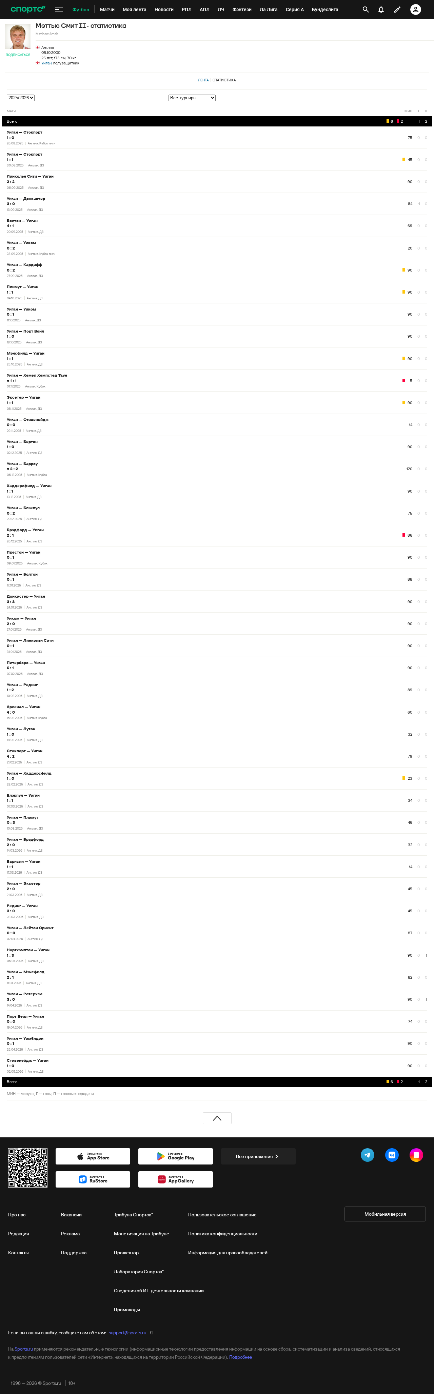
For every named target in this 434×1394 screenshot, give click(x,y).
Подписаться (18, 55)
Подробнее (240, 1357)
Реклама (70, 1234)
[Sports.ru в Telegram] (369, 1156)
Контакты (18, 1253)
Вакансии (71, 1215)
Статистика (224, 80)
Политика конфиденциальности (222, 1234)
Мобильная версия (385, 1214)
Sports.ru (24, 1349)
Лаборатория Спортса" (139, 1272)
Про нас (16, 1215)
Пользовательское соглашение (222, 1215)
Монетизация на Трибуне (141, 1234)
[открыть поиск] (366, 9)
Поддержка (73, 1253)
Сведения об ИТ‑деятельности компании (159, 1291)
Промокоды (127, 1310)
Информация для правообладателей (228, 1253)
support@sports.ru (127, 1333)
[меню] (59, 9)
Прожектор (126, 1253)
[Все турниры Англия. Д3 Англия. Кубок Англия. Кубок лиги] (298, 98)
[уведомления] (381, 9)
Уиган (46, 62)
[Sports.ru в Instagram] (418, 1156)
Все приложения (254, 1156)
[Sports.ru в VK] (393, 1156)
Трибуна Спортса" (133, 1215)
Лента (203, 80)
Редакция (18, 1234)
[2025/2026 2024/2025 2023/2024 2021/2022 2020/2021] (21, 98)
